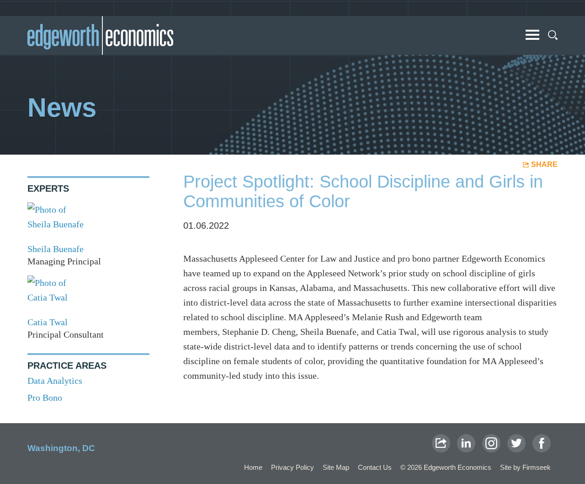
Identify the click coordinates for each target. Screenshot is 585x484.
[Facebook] (541, 443)
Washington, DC (61, 448)
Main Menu (532, 35)
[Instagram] (491, 443)
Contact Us (375, 467)
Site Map (336, 467)
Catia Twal (47, 322)
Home (253, 467)
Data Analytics (54, 381)
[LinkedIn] (466, 443)
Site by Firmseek (525, 467)
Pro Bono (44, 398)
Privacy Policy (292, 467)
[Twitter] (516, 443)
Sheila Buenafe (55, 249)
